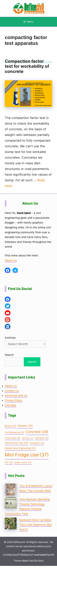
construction (12, 438)
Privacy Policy (13, 400)
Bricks (10, 426)
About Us (11, 260)
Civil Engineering (14, 432)
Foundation (37, 443)
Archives (10, 337)
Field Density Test (16, 443)
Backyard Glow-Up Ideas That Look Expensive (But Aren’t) (35, 524)
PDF (9, 462)
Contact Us (12, 390)
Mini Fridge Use (27, 455)
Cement (25, 425)
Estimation (42, 438)
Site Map (10, 405)
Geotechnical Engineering (20, 448)
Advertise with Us (16, 395)
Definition (27, 438)
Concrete (37, 432)
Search (9, 354)
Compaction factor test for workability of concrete (27, 66)
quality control (23, 462)
